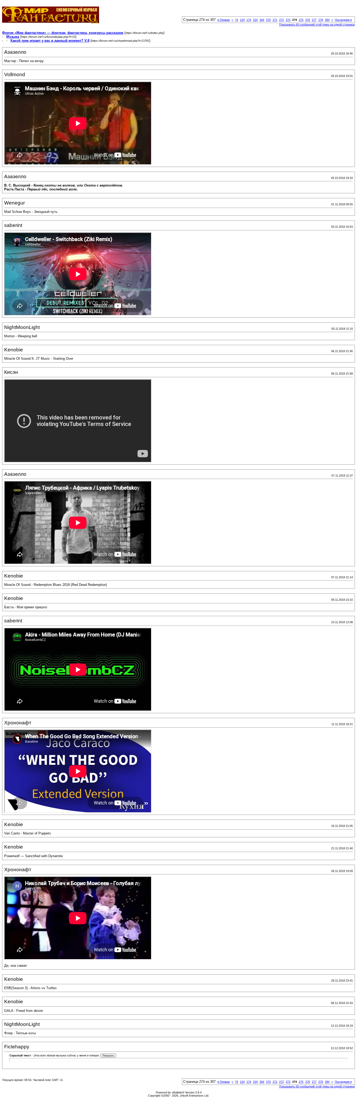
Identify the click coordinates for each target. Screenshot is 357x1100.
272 (281, 19)
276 (307, 19)
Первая (223, 19)
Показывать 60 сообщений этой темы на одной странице (317, 24)
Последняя (343, 19)
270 (268, 19)
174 (248, 19)
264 (262, 19)
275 (301, 19)
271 (275, 19)
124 (242, 19)
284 (327, 19)
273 (288, 19)
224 (255, 19)
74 (236, 19)
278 (320, 19)
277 (314, 19)
